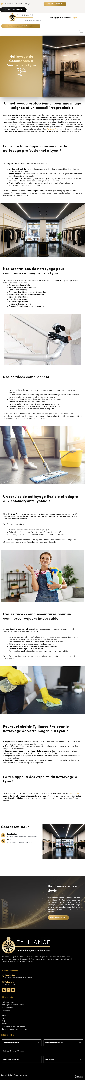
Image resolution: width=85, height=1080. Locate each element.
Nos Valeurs (6, 1010)
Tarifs (4, 1015)
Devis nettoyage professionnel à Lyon (14, 1029)
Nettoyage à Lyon (8, 1002)
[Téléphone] (3, 982)
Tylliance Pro (52, 129)
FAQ (3, 1021)
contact (4, 1024)
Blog (3, 1018)
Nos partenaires (7, 1007)
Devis (4, 1013)
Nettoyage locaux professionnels (13, 1005)
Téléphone (9, 982)
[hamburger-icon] (81, 32)
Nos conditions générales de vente (13, 1026)
